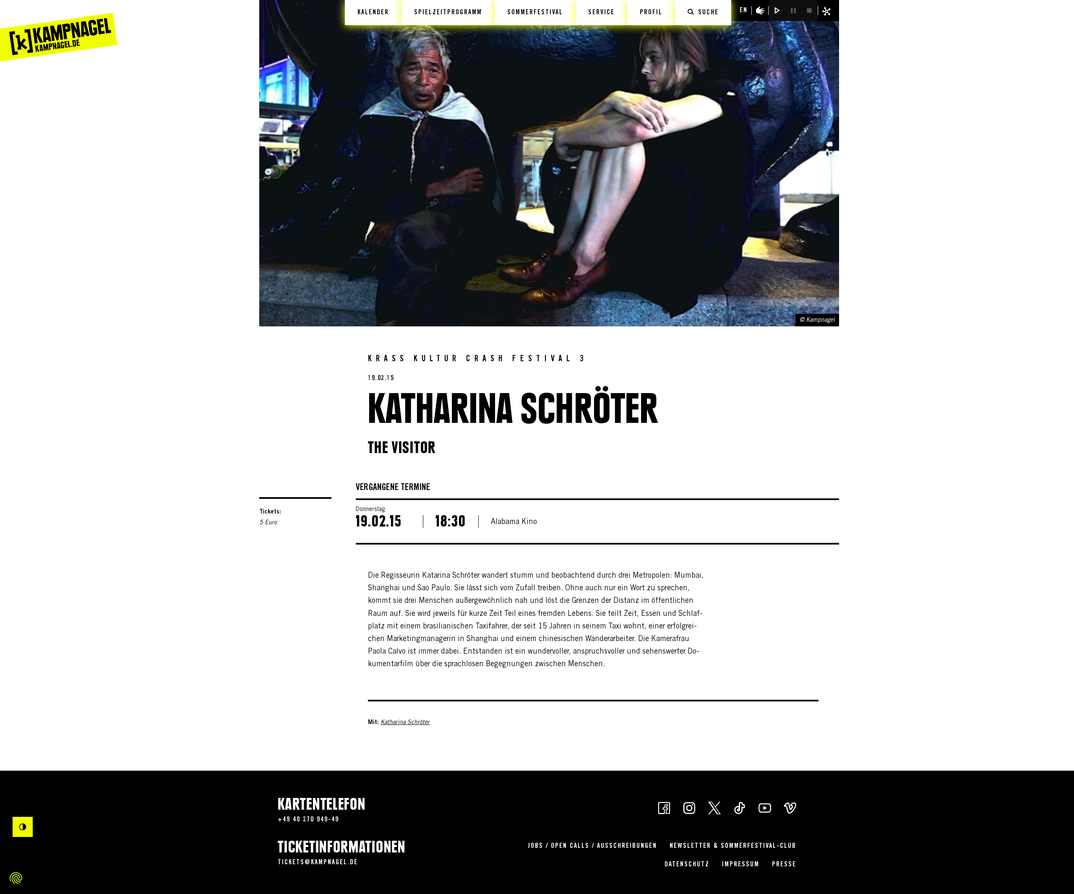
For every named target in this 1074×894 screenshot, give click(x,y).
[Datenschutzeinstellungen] (16, 878)
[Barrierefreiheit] (760, 10)
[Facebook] (664, 807)
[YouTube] (765, 807)
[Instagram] (689, 807)
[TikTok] (739, 807)
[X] (714, 807)
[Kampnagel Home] (58, 30)
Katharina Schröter (405, 723)
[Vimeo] (790, 807)
